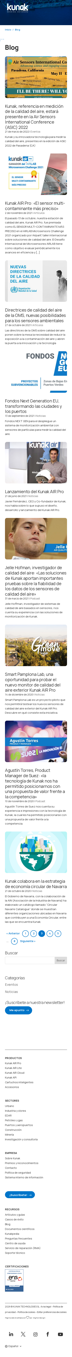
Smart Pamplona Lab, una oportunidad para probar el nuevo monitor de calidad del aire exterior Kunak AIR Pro (32, 682)
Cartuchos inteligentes (19, 1082)
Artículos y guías (15, 1214)
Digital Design (39, 1318)
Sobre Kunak (12, 1158)
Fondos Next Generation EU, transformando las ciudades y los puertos (33, 406)
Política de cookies (26, 1312)
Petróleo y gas (14, 1120)
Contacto (11, 1168)
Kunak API (10, 1077)
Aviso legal (46, 1306)
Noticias (41, 416)
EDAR (8, 1115)
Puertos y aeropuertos (19, 1125)
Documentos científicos (20, 1229)
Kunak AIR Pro (13, 1063)
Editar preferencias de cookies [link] (51, 1312)
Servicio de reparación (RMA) (23, 1248)
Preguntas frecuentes (18, 1238)
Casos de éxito (14, 1219)
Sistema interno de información (24, 1177)
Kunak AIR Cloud (14, 1072)
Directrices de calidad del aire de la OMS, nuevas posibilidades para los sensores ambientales (35, 315)
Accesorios (12, 1087)
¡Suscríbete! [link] (18, 1195)
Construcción (13, 1130)
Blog (7, 1224)
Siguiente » (28, 941)
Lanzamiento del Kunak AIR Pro (34, 491)
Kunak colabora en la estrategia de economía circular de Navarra (36, 883)
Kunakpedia (12, 1233)
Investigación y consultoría (21, 1139)
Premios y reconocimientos (21, 1163)
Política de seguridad (18, 1172)
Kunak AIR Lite (13, 1068)
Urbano (9, 1106)
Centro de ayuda (15, 1243)
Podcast (35, 598)
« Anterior (13, 933)
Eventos (35, 131)
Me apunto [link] (17, 1010)
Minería (9, 1134)
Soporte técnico (15, 1253)
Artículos (39, 213)
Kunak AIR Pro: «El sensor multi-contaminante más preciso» (35, 205)
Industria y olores (15, 1110)
